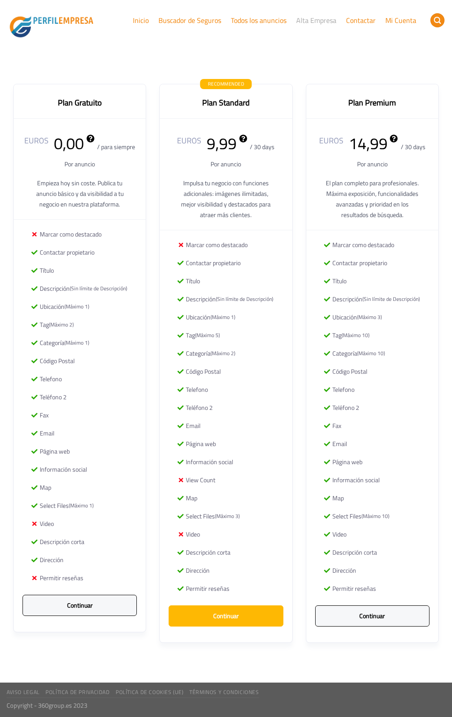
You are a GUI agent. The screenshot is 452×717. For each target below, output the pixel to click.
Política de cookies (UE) (150, 692)
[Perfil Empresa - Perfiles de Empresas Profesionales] (52, 25)
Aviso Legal (23, 692)
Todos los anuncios (258, 20)
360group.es (55, 705)
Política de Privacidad (77, 692)
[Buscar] (437, 20)
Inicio (141, 20)
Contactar (361, 20)
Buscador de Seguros (189, 20)
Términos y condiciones (224, 692)
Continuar (80, 605)
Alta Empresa (316, 20)
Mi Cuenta (400, 20)
